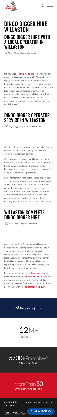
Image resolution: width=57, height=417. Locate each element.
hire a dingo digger (27, 73)
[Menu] (48, 6)
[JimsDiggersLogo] (23, 6)
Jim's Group (9, 406)
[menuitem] (41, 6)
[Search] (41, 6)
